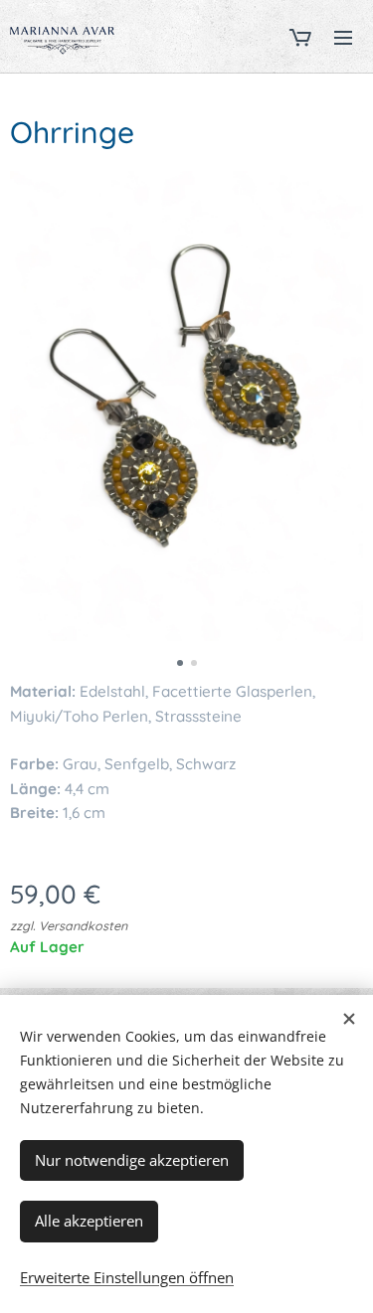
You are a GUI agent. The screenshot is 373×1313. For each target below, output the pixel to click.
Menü (343, 37)
